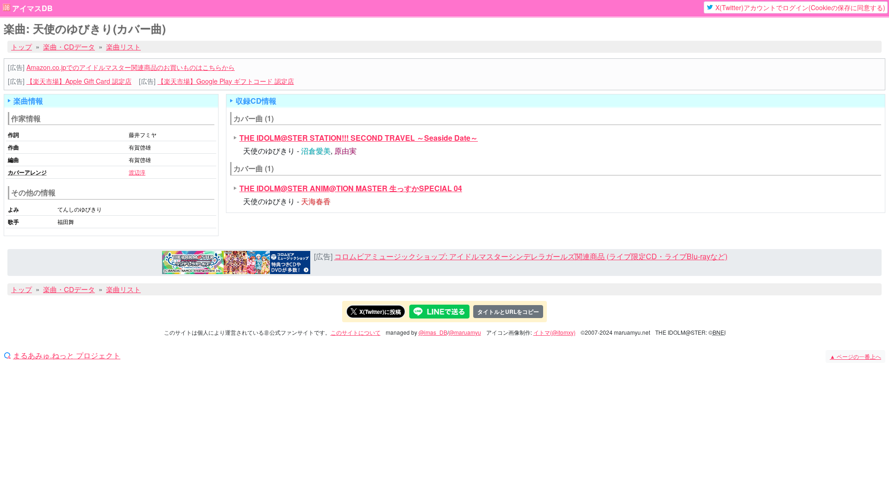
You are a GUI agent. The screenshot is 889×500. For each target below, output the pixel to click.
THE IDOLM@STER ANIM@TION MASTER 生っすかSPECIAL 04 (350, 188)
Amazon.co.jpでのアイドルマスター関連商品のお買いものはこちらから (130, 67)
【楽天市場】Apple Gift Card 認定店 (78, 81)
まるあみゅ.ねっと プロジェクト (66, 355)
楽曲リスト (123, 46)
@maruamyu (465, 332)
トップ (21, 46)
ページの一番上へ (855, 356)
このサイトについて (356, 332)
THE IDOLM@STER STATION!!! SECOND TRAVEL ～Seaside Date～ (358, 137)
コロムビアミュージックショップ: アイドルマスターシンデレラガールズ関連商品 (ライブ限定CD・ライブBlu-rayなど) (530, 256)
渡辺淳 (137, 172)
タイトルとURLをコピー (508, 311)
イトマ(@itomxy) (554, 332)
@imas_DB (433, 332)
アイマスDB (32, 8)
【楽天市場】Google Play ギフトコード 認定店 (225, 81)
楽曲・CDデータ (69, 46)
